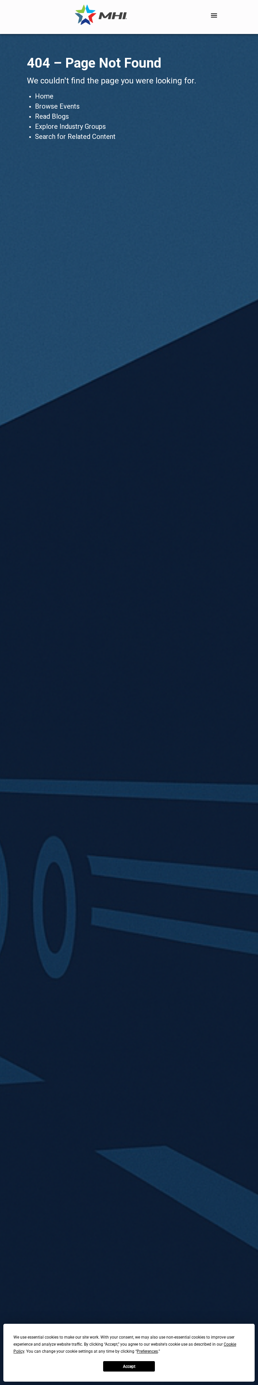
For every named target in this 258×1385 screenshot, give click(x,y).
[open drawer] (214, 15)
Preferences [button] (147, 1351)
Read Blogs (52, 116)
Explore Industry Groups (70, 126)
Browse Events (57, 106)
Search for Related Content (75, 137)
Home (44, 96)
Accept (129, 1366)
